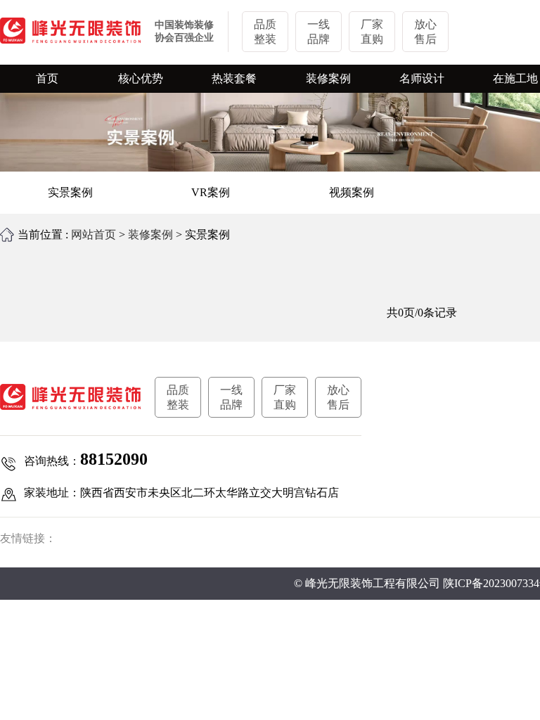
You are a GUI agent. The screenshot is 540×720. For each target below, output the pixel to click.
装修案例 (150, 234)
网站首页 (93, 234)
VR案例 (210, 192)
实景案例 (70, 192)
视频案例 (351, 192)
